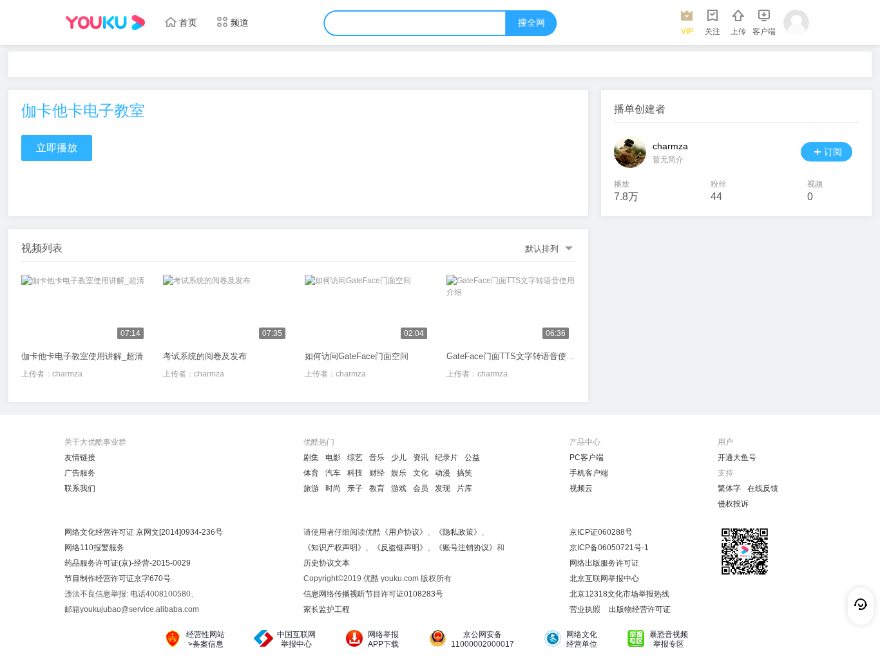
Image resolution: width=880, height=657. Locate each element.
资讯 (420, 457)
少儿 (399, 457)
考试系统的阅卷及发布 (205, 356)
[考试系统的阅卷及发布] (227, 310)
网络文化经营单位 (581, 639)
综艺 (355, 457)
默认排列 (542, 249)
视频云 (581, 488)
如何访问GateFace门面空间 (356, 356)
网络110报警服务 (94, 547)
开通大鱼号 (737, 457)
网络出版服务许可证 (604, 563)
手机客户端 (588, 472)
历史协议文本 (326, 563)
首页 (188, 22)
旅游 (311, 488)
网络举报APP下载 (383, 639)
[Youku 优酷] (105, 22)
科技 (355, 472)
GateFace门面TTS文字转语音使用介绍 (518, 356)
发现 (442, 488)
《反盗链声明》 (400, 547)
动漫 (442, 472)
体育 (311, 472)
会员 (420, 488)
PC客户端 (586, 457)
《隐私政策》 (458, 532)
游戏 (399, 488)
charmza (67, 373)
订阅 (833, 152)
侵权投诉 (733, 503)
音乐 (377, 457)
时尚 (333, 488)
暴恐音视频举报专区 (668, 639)
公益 (472, 457)
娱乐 (399, 472)
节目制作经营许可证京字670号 (117, 578)
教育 (377, 488)
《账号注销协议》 (466, 547)
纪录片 (446, 457)
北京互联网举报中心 (604, 578)
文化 (420, 472)
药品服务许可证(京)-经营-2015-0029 (127, 563)
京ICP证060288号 (601, 532)
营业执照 (584, 609)
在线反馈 (762, 488)
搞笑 (464, 472)
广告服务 (79, 472)
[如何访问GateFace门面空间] (369, 310)
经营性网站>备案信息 (205, 639)
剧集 (311, 457)
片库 (464, 488)
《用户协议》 (404, 532)
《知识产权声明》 (334, 547)
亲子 (355, 488)
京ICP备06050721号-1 (609, 547)
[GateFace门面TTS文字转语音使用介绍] (510, 310)
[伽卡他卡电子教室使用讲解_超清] (85, 310)
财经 (377, 472)
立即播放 (56, 147)
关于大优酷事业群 (95, 442)
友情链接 (79, 457)
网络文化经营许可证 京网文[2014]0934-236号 (143, 532)
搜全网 (531, 23)
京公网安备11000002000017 (482, 639)
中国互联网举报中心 (296, 639)
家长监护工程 (326, 609)
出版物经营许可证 (640, 609)
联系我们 (79, 488)
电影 (333, 457)
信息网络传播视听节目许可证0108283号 (373, 593)
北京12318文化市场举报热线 (619, 593)
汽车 (333, 472)
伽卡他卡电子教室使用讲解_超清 (82, 356)
